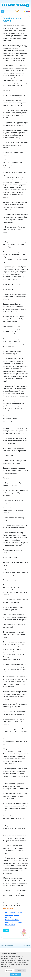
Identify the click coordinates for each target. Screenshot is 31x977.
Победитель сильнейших (14, 922)
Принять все (15, 974)
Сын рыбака (10, 924)
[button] (2, 11)
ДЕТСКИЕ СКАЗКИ (26, 945)
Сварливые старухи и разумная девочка (13, 913)
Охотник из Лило (12, 919)
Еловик (8, 917)
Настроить (9, 970)
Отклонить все (20, 970)
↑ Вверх (6, 930)
